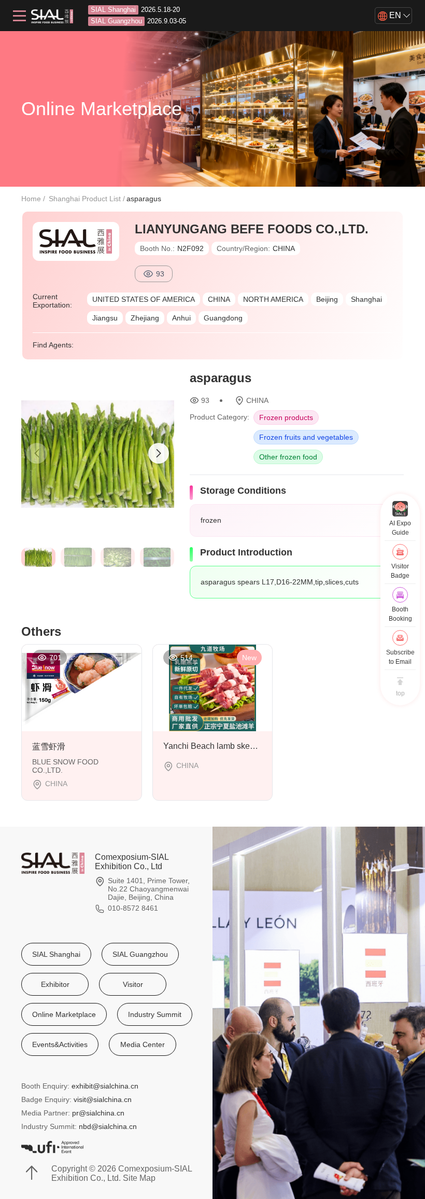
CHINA (219, 299)
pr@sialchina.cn (98, 1113)
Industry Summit (154, 1014)
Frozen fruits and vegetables (306, 437)
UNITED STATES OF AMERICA (143, 299)
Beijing (327, 299)
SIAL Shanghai (56, 954)
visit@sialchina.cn (103, 1099)
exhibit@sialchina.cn (105, 1086)
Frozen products (286, 417)
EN (394, 15)
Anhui (181, 318)
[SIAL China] (52, 15)
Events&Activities (60, 1044)
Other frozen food (288, 457)
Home (31, 198)
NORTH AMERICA (273, 299)
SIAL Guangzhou (140, 954)
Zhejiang (145, 318)
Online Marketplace (64, 1014)
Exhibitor (55, 984)
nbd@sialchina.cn (108, 1126)
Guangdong (223, 318)
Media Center (142, 1044)
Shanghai (366, 299)
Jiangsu (105, 318)
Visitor (133, 984)
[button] (158, 453)
